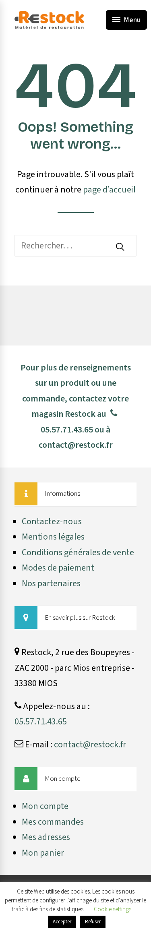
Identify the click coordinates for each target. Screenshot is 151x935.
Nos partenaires (51, 583)
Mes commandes (53, 821)
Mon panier (43, 852)
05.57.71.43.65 (67, 429)
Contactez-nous (52, 521)
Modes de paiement (58, 567)
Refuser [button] (93, 921)
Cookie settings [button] (112, 909)
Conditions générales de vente (78, 552)
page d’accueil (109, 189)
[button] (120, 246)
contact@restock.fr (76, 445)
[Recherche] (75, 246)
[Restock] (49, 20)
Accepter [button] (62, 921)
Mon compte (45, 806)
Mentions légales (53, 536)
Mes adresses (46, 837)
